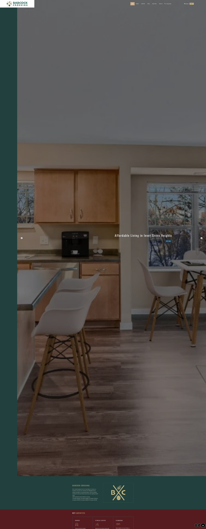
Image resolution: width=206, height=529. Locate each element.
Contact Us (160, 3)
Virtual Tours (154, 3)
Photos (148, 3)
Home (132, 3)
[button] (186, 3)
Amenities (137, 3)
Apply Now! (168, 241)
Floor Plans (143, 3)
